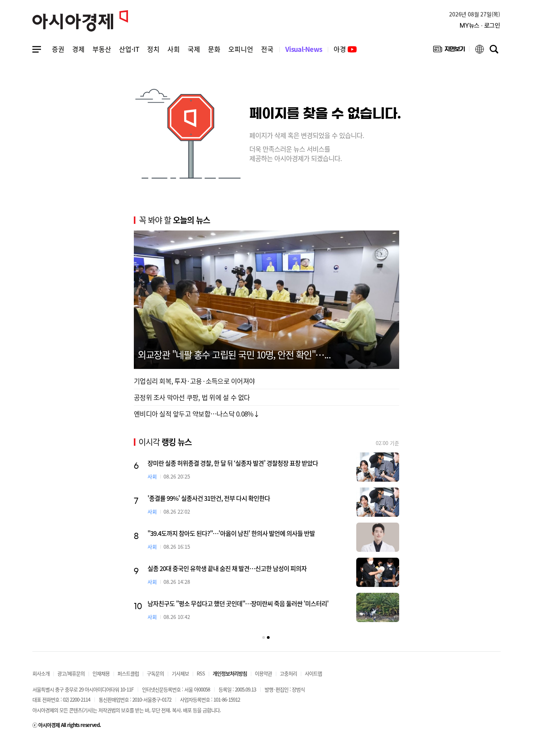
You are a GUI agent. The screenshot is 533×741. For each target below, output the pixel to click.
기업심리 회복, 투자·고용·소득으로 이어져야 (194, 381)
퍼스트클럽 (128, 673)
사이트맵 (313, 673)
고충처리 (288, 673)
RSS (201, 673)
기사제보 (180, 673)
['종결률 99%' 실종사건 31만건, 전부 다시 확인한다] (377, 502)
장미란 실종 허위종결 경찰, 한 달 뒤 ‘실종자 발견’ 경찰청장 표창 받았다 (232, 463)
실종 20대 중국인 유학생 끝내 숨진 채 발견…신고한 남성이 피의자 (227, 568)
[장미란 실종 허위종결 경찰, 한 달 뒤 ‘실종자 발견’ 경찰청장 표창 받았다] (377, 467)
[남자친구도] (377, 607)
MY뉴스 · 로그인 (480, 25)
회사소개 (41, 673)
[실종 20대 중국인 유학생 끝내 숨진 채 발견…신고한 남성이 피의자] (377, 572)
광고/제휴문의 (71, 673)
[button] (263, 637)
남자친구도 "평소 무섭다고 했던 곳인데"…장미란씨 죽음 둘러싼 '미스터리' (238, 603)
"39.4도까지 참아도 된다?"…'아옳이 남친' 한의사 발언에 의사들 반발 (231, 533)
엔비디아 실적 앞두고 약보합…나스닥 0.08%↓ (197, 413)
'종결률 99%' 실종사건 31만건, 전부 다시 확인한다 (208, 498)
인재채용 (101, 673)
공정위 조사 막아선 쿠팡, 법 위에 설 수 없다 (192, 397)
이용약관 (263, 673)
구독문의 (155, 673)
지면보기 (449, 50)
